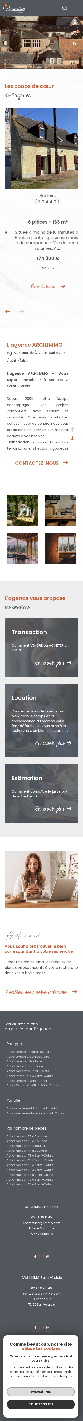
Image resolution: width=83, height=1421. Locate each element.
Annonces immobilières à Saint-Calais (35, 1113)
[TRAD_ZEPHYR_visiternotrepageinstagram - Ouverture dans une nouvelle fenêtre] (48, 1256)
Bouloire (46, 1234)
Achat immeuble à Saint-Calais (29, 1076)
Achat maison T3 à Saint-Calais (29, 1155)
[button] (8, 311)
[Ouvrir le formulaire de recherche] (65, 8)
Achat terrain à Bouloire (24, 1061)
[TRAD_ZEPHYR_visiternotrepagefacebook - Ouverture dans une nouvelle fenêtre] (35, 1256)
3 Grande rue (41, 1299)
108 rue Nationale (41, 1228)
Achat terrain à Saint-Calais (27, 1081)
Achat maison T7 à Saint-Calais (29, 1175)
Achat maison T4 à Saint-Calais (29, 1160)
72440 (35, 1234)
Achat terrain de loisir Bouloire (28, 1052)
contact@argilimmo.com (41, 1223)
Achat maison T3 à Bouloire (26, 1136)
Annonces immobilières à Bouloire (32, 1108)
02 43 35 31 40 (41, 1217)
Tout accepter (41, 1404)
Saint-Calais (46, 1304)
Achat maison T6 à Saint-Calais (29, 1170)
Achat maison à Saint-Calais (27, 1071)
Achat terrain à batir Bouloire (27, 1056)
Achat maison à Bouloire (24, 1066)
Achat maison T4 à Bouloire (26, 1146)
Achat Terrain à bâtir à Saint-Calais (32, 1085)
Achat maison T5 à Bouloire (26, 1141)
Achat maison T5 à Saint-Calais (29, 1165)
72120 (32, 1304)
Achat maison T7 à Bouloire (26, 1150)
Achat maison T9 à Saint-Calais (29, 1179)
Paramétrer (41, 1391)
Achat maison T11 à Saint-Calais (29, 1184)
